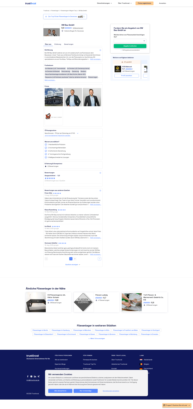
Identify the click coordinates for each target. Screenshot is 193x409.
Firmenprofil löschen (90, 360)
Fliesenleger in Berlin (40, 330)
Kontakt (114, 369)
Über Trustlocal (116, 360)
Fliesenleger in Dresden (149, 334)
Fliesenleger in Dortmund (66, 334)
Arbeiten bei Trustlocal (119, 364)
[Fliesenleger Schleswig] (146, 69)
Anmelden (162, 3)
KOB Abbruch (127, 67)
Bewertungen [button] (68, 44)
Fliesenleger (55, 10)
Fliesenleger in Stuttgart (151, 330)
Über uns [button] (48, 44)
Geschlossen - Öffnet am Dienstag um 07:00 (60, 133)
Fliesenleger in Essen (87, 334)
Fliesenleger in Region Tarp (69, 10)
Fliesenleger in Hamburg (61, 330)
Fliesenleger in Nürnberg (128, 334)
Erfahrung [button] (57, 44)
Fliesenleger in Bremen (107, 334)
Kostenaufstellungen (62, 369)
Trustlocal (46, 10)
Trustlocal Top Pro (89, 364)
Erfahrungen (87, 369)
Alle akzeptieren (60, 391)
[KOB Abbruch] (117, 69)
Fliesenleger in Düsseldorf (43, 334)
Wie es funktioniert (61, 360)
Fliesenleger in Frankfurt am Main (125, 330)
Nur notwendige (85, 391)
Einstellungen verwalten (111, 391)
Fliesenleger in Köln (102, 330)
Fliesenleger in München (82, 330)
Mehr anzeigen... (95, 59)
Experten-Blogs (60, 364)
